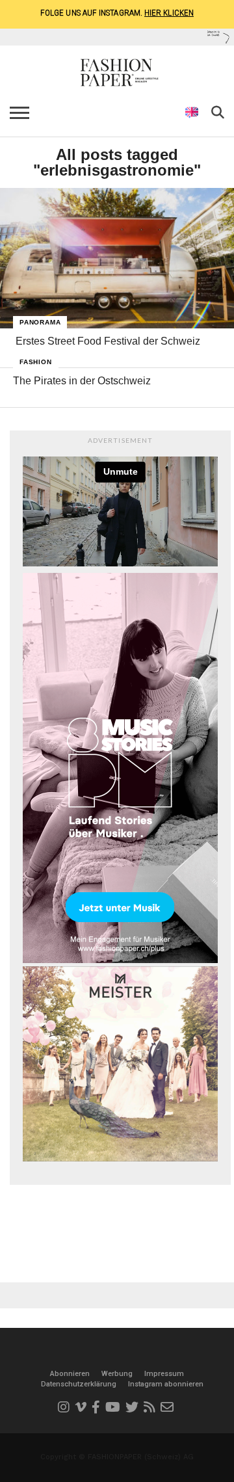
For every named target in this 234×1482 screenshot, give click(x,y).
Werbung (117, 1374)
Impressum (164, 1374)
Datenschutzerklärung (78, 1384)
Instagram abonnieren (165, 1384)
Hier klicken (169, 13)
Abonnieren (70, 1374)
